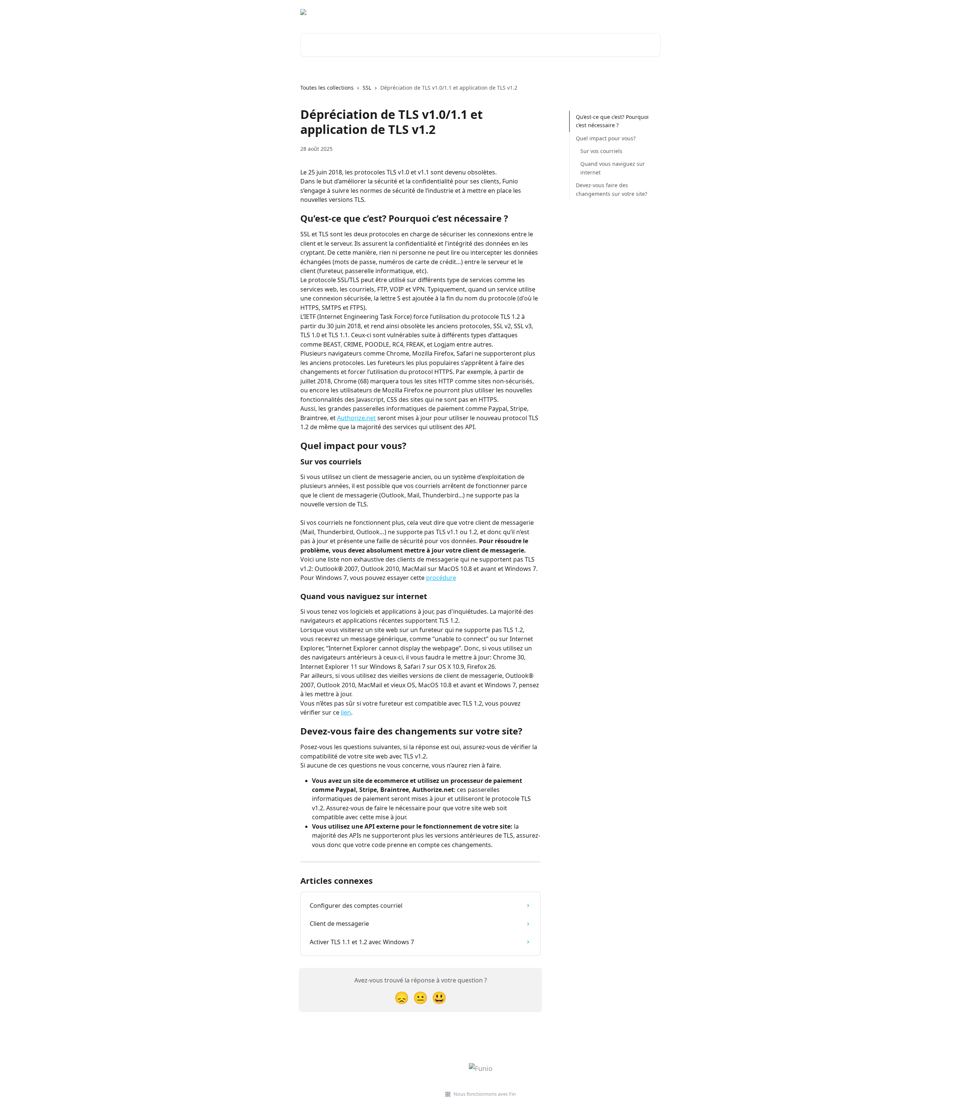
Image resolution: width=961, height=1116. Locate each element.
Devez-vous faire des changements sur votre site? (611, 189)
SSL (367, 87)
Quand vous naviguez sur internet (612, 168)
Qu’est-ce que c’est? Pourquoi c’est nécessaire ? (612, 121)
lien (346, 712)
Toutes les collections (327, 87)
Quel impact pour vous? (606, 138)
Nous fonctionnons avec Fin (484, 1093)
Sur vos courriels (601, 151)
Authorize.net (356, 418)
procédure (441, 578)
